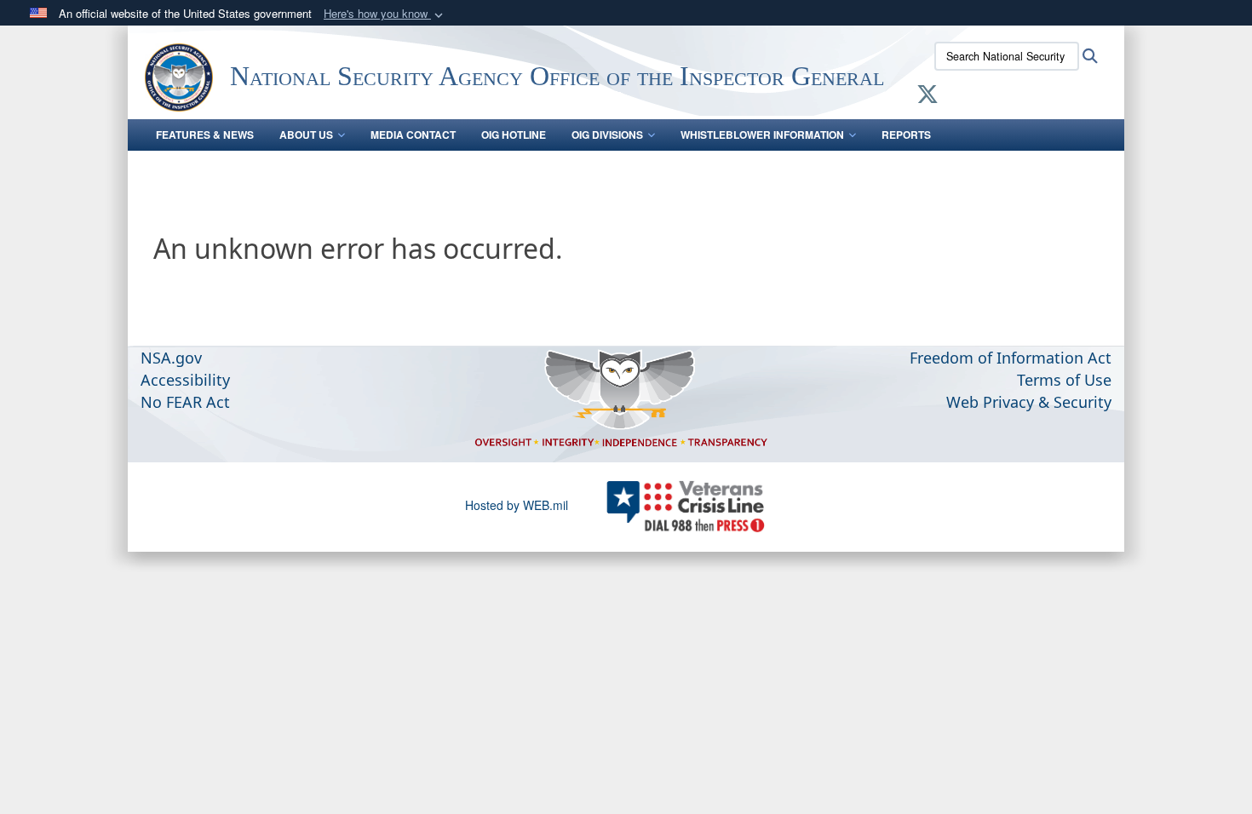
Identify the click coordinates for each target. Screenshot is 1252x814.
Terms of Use (1064, 380)
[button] (385, 14)
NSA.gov (171, 357)
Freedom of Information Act (1010, 357)
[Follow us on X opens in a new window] (927, 97)
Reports (906, 134)
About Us (306, 134)
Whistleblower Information (762, 134)
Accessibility (185, 380)
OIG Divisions (607, 134)
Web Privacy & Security (1028, 402)
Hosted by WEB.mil (516, 504)
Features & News (205, 134)
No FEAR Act (185, 402)
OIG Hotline (513, 134)
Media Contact (413, 134)
